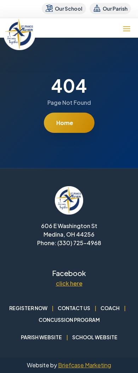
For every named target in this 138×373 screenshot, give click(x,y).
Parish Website (41, 337)
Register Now (28, 308)
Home (64, 122)
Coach (110, 308)
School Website (94, 337)
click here (69, 283)
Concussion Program (69, 320)
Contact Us (74, 308)
